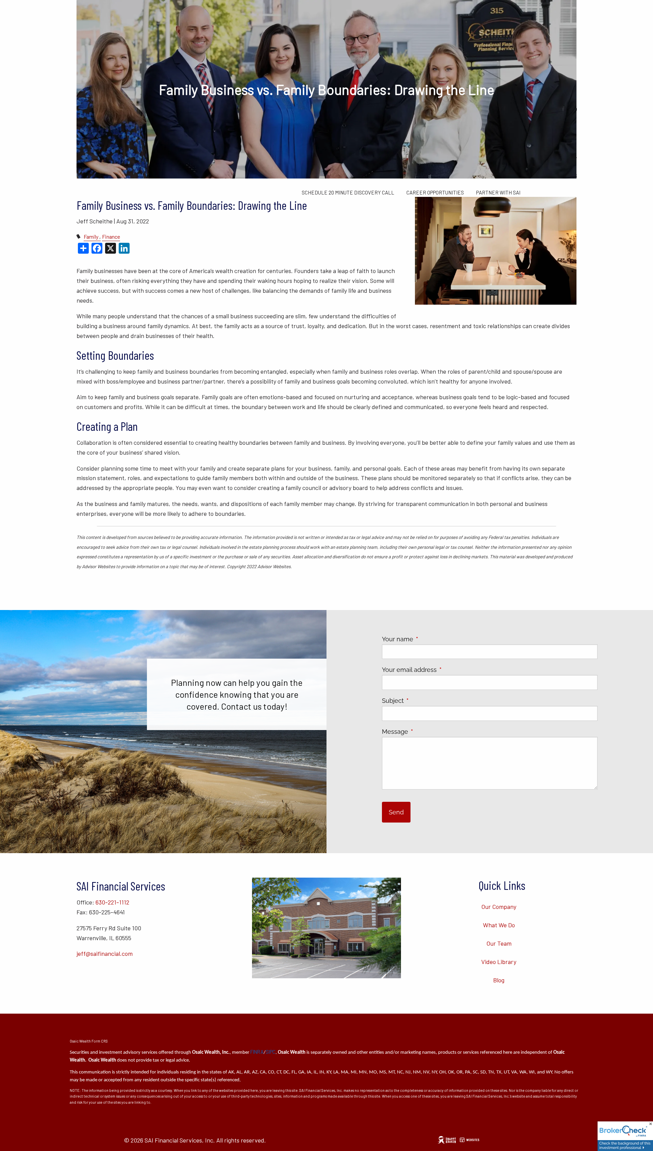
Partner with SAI (498, 192)
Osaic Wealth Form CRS (89, 1041)
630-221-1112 (112, 902)
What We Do (499, 925)
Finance (111, 236)
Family (91, 236)
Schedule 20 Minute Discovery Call (348, 192)
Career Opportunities (435, 192)
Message (425, 731)
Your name (428, 639)
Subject (423, 700)
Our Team (499, 943)
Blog (498, 980)
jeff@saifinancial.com (105, 953)
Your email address (439, 669)
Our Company (498, 906)
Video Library (498, 961)
